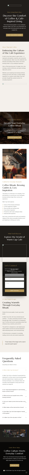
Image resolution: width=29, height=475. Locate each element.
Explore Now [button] (14, 465)
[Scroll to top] (26, 472)
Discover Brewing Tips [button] (14, 137)
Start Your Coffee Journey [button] (14, 35)
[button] (14, 435)
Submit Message (14, 290)
